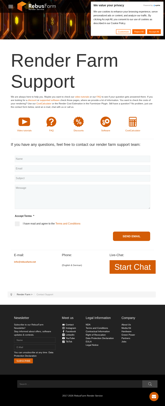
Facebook (71, 331)
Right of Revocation (96, 334)
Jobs (123, 341)
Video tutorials (24, 130)
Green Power (128, 334)
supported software (50, 100)
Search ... (12, 384)
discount (32, 100)
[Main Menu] (11, 6)
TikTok (69, 341)
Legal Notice (92, 345)
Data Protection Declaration (100, 338)
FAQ (99, 96)
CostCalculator (43, 103)
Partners (125, 338)
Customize (123, 31)
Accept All (154, 31)
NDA (88, 324)
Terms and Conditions (67, 223)
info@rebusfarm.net (25, 261)
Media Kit (126, 328)
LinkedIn (70, 334)
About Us (126, 324)
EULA (89, 341)
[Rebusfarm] (36, 6)
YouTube (70, 338)
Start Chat (132, 266)
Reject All (139, 31)
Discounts (79, 130)
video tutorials (82, 96)
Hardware (126, 331)
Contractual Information (98, 331)
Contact (70, 324)
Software (105, 130)
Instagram (71, 328)
